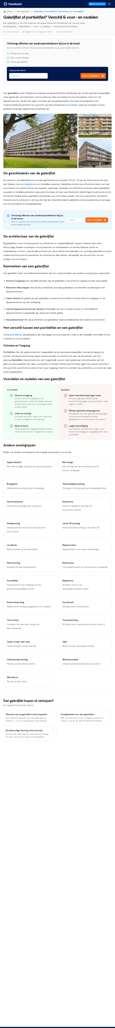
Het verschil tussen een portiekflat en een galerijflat (43, 327)
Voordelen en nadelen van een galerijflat (34, 379)
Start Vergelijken (95, 220)
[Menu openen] (109, 4)
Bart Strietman (65, 31)
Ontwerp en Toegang (16, 345)
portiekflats (16, 334)
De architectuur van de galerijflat (28, 236)
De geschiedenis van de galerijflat (29, 173)
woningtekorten (28, 184)
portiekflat (72, 104)
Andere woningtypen (19, 445)
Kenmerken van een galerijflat (26, 266)
